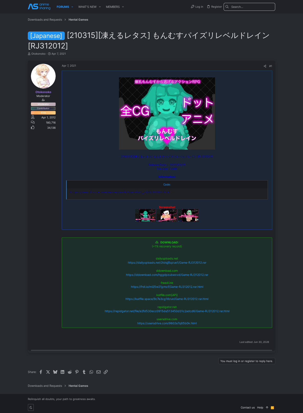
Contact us (248, 407)
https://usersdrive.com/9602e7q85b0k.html (167, 323)
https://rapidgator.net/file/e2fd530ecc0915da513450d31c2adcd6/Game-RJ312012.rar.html (167, 311)
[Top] (267, 407)
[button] (72, 7)
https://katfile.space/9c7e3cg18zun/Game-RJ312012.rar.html (167, 299)
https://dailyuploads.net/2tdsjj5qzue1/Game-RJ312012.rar (167, 262)
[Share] (265, 66)
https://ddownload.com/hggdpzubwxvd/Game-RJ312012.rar (167, 274)
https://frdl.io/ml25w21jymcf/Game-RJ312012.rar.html (167, 286)
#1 (270, 66)
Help (260, 407)
